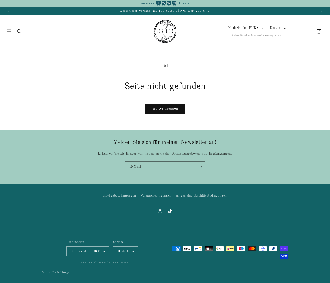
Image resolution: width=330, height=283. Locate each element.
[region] (165, 3)
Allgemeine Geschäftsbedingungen (201, 195)
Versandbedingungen (156, 195)
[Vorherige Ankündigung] (9, 11)
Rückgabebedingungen (119, 195)
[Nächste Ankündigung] (321, 11)
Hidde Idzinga (60, 272)
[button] (9, 31)
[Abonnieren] (200, 166)
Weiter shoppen (165, 109)
